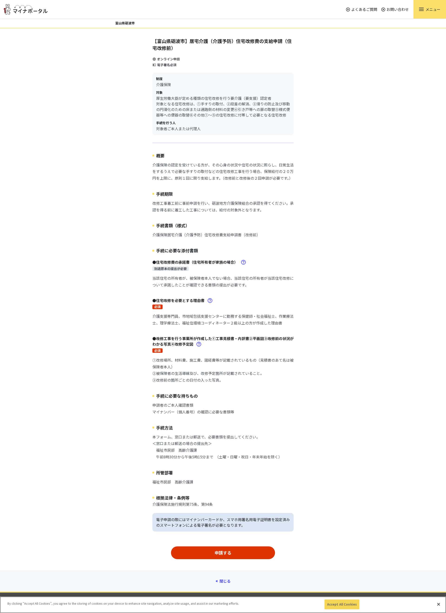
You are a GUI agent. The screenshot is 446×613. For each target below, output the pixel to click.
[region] (223, 605)
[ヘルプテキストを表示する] (243, 262)
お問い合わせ (398, 9)
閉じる (225, 581)
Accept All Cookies (342, 604)
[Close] (438, 604)
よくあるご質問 (364, 9)
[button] (429, 9)
